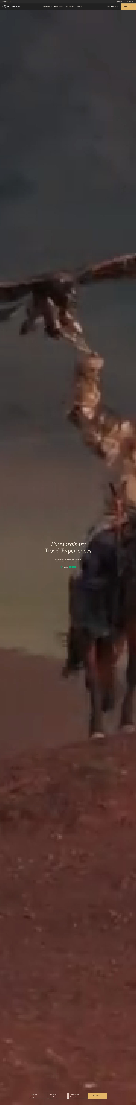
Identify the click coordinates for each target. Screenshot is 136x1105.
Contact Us (127, 6)
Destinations (46, 6)
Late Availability (70, 6)
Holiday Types (58, 6)
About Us (79, 6)
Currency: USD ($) (7, 1)
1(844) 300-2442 (129, 1)
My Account (119, 1)
